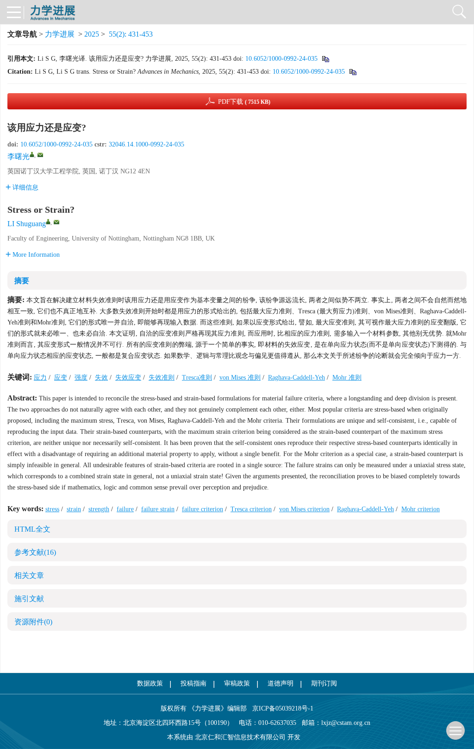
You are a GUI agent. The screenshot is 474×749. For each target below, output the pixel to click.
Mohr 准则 (347, 377)
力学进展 (60, 34)
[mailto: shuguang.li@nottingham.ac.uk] (56, 222)
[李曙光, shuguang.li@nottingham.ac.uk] (32, 154)
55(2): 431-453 (131, 34)
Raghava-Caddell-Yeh (296, 377)
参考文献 (35, 552)
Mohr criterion (420, 509)
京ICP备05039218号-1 (280, 708)
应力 (40, 377)
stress (52, 509)
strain (74, 509)
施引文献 (29, 599)
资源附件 (33, 622)
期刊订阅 (324, 683)
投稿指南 (193, 683)
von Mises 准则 (240, 377)
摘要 (21, 281)
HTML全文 (32, 529)
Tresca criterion (251, 509)
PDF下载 (244, 101)
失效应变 (128, 377)
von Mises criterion (304, 509)
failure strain (158, 509)
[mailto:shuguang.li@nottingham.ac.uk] (40, 154)
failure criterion (202, 509)
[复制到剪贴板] (325, 58)
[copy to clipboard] (352, 71)
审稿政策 (237, 683)
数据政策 (150, 683)
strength (98, 509)
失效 (101, 377)
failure (125, 509)
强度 (81, 377)
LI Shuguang (26, 224)
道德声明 (280, 683)
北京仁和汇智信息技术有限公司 (240, 737)
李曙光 (18, 156)
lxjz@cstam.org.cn (345, 722)
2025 (91, 34)
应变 (60, 377)
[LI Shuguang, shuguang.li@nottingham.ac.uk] (48, 221)
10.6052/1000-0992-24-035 (281, 58)
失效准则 (162, 377)
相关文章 (29, 575)
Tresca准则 (197, 377)
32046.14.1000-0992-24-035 (146, 144)
